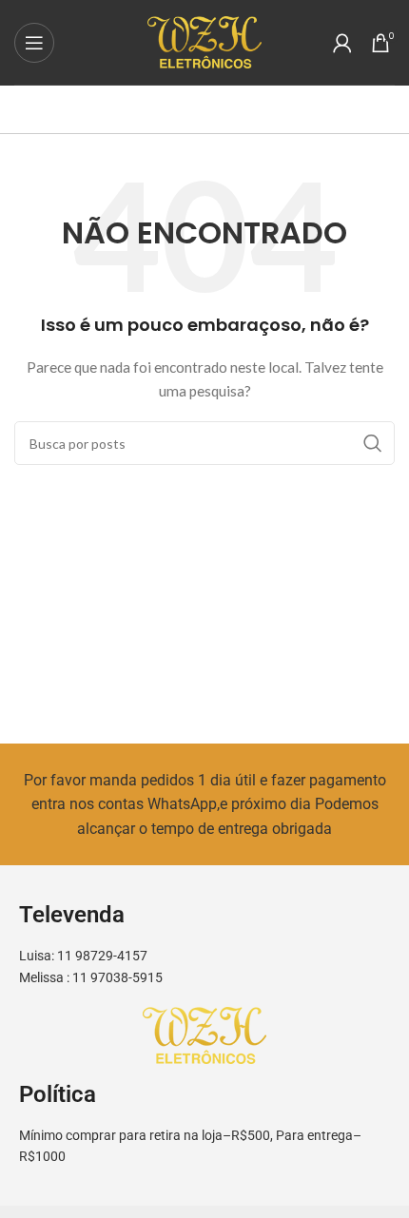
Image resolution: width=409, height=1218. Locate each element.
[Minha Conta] (342, 43)
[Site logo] (204, 40)
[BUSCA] (373, 443)
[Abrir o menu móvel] (34, 43)
